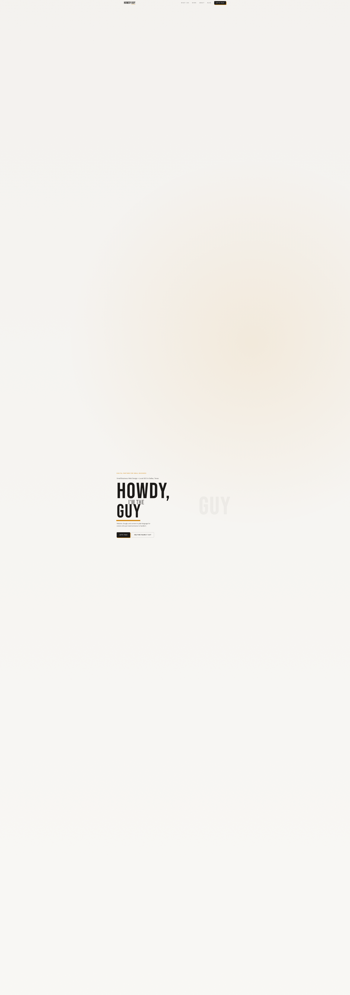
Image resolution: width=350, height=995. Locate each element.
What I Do (185, 3)
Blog (209, 3)
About (201, 3)
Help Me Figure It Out (142, 535)
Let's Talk (220, 3)
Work (194, 3)
